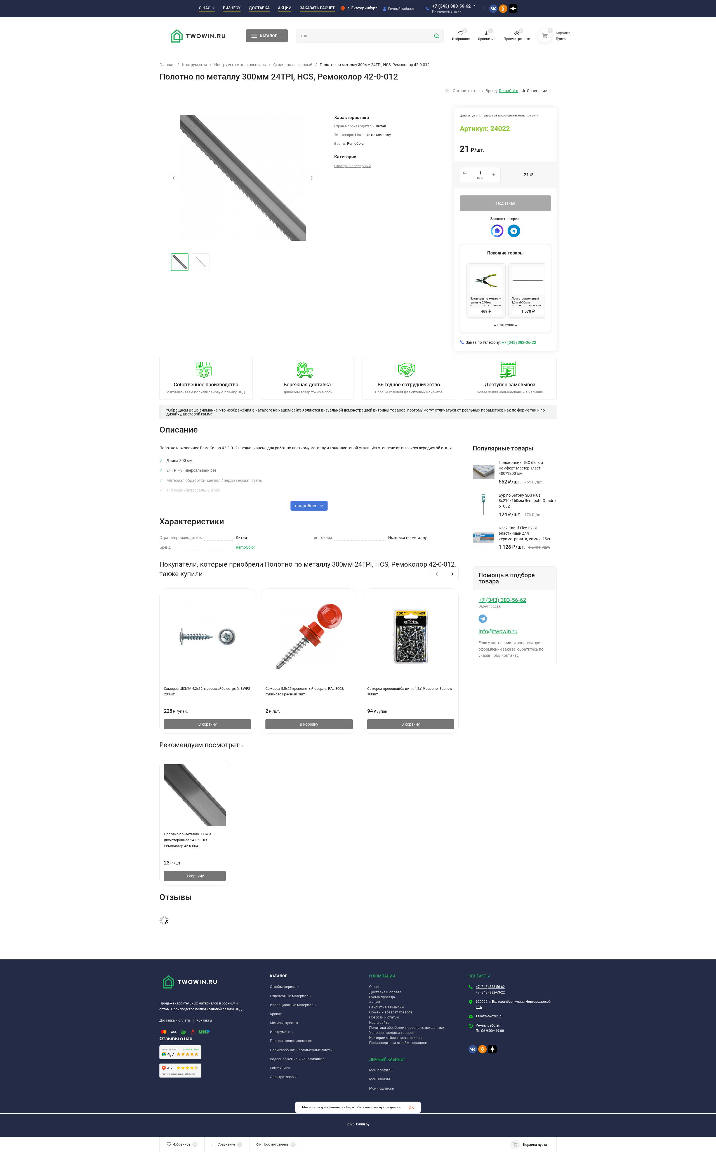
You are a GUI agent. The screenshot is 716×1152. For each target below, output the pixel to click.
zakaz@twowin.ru (489, 1016)
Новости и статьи (384, 1017)
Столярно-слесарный (292, 65)
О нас (374, 987)
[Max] (497, 231)
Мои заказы (379, 1079)
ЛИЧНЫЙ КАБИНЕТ (387, 1059)
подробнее (306, 505)
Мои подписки (381, 1088)
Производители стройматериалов (398, 1043)
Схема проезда (382, 997)
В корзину (207, 724)
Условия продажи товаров (391, 1033)
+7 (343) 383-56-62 (451, 6)
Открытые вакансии (386, 1007)
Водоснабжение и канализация (297, 1059)
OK (411, 1107)
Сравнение (537, 90)
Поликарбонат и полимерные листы (301, 1050)
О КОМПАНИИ (382, 976)
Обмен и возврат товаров (390, 1012)
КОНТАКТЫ (479, 976)
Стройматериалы (284, 987)
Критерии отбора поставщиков (395, 1038)
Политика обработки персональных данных (406, 1027)
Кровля (276, 1014)
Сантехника (280, 1068)
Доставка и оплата (174, 1020)
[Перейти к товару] (243, 178)
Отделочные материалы (290, 996)
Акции (374, 1002)
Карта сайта (379, 1022)
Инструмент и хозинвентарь (240, 65)
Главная (167, 65)
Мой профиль (380, 1070)
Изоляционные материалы (293, 1005)
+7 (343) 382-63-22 (490, 992)
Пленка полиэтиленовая (291, 1041)
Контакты (204, 1020)
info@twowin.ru (498, 631)
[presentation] (173, 177)
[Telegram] (514, 231)
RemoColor (245, 547)
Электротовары (283, 1077)
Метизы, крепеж (284, 1023)
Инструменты (194, 65)
